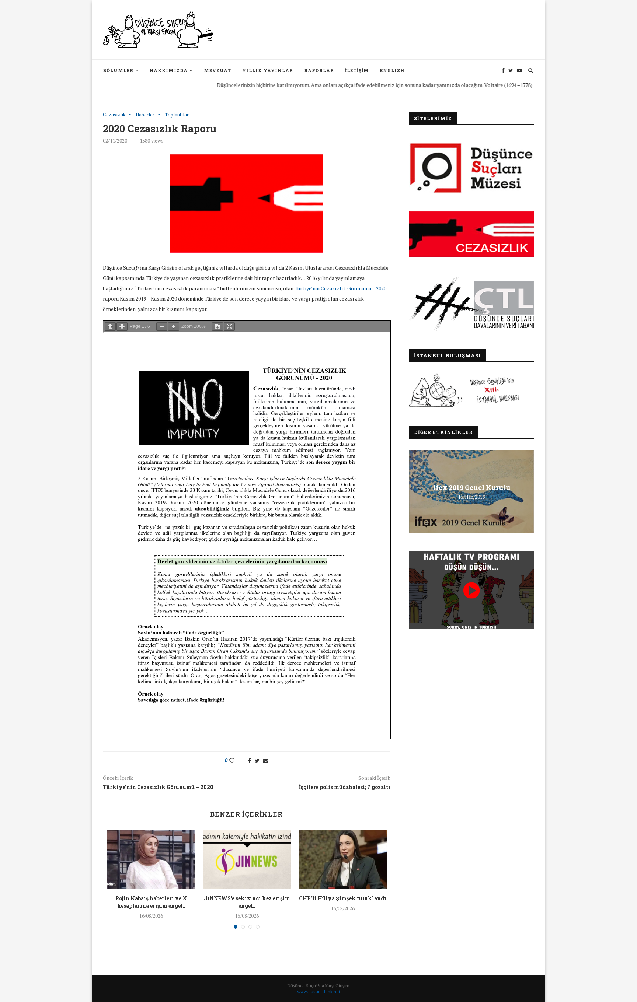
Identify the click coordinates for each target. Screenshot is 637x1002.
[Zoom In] (173, 326)
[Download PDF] (217, 326)
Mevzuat (217, 70)
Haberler (145, 115)
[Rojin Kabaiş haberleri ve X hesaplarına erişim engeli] (151, 859)
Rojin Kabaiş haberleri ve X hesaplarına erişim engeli (151, 902)
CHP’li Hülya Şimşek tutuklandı (342, 898)
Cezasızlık (114, 115)
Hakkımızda (169, 70)
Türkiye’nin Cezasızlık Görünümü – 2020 (340, 288)
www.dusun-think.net (318, 991)
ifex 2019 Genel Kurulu (471, 487)
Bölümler (118, 70)
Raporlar (319, 70)
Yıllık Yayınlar (267, 70)
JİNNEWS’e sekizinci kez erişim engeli (247, 902)
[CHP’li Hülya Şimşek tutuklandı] (343, 859)
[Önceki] (110, 326)
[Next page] (122, 326)
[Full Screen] (229, 326)
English (392, 70)
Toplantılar (177, 115)
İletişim (357, 70)
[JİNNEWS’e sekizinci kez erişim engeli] (247, 859)
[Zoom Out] (161, 326)
